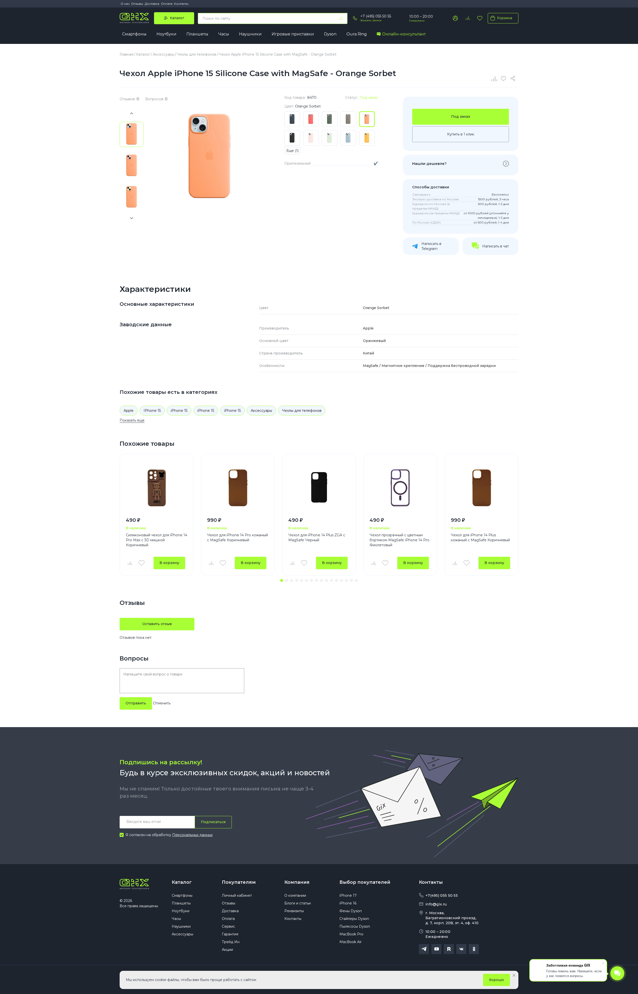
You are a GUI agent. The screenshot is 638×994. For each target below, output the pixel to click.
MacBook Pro (351, 934)
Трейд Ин (230, 942)
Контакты (181, 3)
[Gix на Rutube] (449, 949)
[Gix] (134, 18)
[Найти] (341, 18)
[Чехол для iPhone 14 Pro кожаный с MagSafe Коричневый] (238, 488)
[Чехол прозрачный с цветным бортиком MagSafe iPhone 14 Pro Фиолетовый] (400, 488)
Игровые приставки (293, 34)
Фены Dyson (350, 911)
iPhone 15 (179, 410)
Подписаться (213, 822)
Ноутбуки (166, 34)
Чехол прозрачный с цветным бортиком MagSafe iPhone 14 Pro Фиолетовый (399, 540)
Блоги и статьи (297, 903)
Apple (129, 410)
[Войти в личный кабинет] (455, 18)
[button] (281, 580)
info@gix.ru (436, 904)
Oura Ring (356, 34)
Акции (227, 949)
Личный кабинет (237, 895)
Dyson (330, 34)
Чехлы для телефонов (301, 410)
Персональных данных (192, 835)
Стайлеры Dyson (354, 918)
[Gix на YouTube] (436, 949)
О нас (125, 3)
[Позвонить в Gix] (355, 18)
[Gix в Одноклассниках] (474, 949)
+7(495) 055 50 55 (441, 895)
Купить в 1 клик (460, 134)
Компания (297, 882)
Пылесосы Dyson (354, 926)
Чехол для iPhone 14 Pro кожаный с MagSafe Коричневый (237, 537)
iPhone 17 (348, 895)
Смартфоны (134, 34)
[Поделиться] (513, 79)
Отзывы (137, 3)
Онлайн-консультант (404, 34)
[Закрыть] (514, 975)
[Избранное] (480, 18)
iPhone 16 (347, 903)
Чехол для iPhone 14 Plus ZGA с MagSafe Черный (316, 537)
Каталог (182, 882)
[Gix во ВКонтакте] (461, 949)
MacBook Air (350, 942)
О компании (295, 895)
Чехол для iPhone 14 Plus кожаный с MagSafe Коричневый (480, 537)
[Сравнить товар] (130, 563)
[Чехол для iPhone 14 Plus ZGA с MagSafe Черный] (319, 488)
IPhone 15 (152, 410)
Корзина (504, 18)
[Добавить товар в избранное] (142, 563)
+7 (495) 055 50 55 (375, 16)
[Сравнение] (494, 79)
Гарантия (230, 934)
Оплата (166, 3)
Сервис (228, 926)
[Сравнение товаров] (467, 18)
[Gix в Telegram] (424, 949)
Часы (223, 34)
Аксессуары (261, 410)
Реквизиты (294, 911)
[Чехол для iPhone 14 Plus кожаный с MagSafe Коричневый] (481, 488)
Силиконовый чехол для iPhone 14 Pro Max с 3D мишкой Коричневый (156, 540)
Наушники (250, 34)
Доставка (152, 3)
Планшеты (197, 34)
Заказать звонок (371, 20)
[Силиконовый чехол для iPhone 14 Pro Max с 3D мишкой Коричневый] (156, 488)
